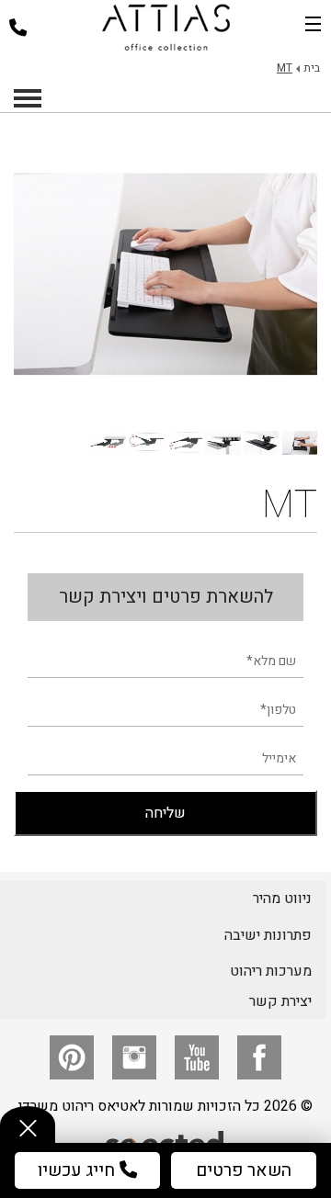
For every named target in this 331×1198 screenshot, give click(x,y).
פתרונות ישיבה (268, 935)
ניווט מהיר (282, 898)
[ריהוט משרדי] (166, 27)
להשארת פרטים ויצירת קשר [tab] (166, 596)
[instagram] (134, 1057)
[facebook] (259, 1057)
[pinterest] (72, 1057)
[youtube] (197, 1057)
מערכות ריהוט (271, 971)
